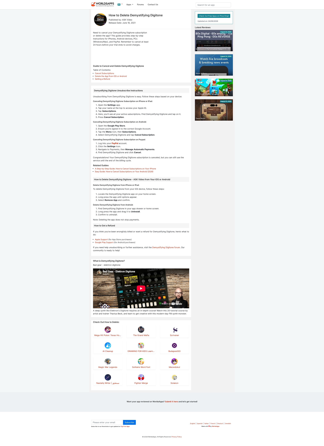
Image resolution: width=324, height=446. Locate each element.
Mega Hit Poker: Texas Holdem (107, 335)
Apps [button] (129, 4)
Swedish (228, 423)
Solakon (174, 383)
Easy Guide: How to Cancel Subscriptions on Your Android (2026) (124, 171)
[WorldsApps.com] (103, 4)
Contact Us (153, 4)
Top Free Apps (125, 426)
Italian (206, 423)
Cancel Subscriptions (104, 73)
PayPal (115, 143)
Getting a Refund (102, 79)
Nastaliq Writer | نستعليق (107, 383)
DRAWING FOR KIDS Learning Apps (141, 351)
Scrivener (174, 335)
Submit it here (171, 401)
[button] (120, 4)
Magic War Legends (107, 367)
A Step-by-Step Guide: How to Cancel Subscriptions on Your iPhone (125, 168)
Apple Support (101, 239)
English (192, 423)
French (212, 423)
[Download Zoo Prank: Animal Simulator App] (214, 87)
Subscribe (129, 422)
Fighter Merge (141, 383)
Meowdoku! (174, 367)
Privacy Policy (176, 437)
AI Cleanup (108, 351)
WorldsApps (215, 426)
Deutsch (220, 423)
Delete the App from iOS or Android (111, 76)
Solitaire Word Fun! (141, 367)
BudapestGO (174, 351)
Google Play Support (104, 242)
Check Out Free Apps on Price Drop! (214, 16)
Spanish (200, 423)
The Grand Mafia (141, 335)
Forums (140, 4)
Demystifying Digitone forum (166, 247)
